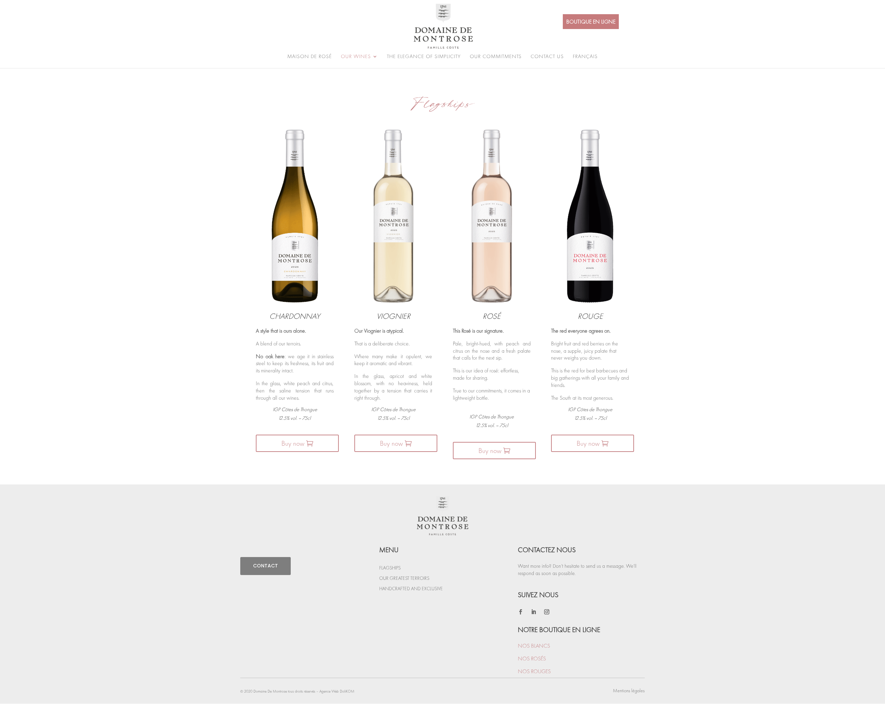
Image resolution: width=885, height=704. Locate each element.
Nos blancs (534, 645)
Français (585, 57)
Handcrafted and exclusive (411, 589)
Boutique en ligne (590, 21)
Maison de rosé (309, 57)
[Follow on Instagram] (546, 612)
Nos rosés (532, 658)
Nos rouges (534, 671)
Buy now (292, 443)
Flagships (390, 568)
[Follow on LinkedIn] (533, 612)
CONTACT (265, 565)
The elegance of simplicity (424, 57)
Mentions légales (629, 690)
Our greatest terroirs (404, 578)
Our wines (356, 57)
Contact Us (547, 57)
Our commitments (496, 57)
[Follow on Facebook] (520, 612)
